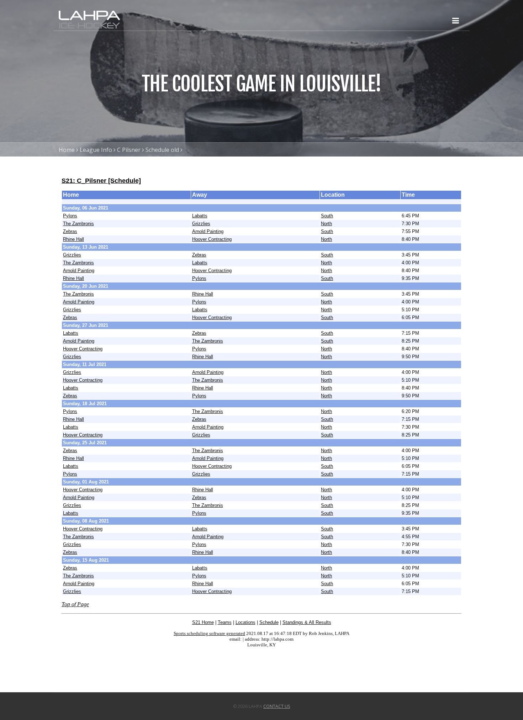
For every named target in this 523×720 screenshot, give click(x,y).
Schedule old (162, 150)
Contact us (276, 706)
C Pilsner (129, 150)
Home (67, 150)
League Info (96, 150)
